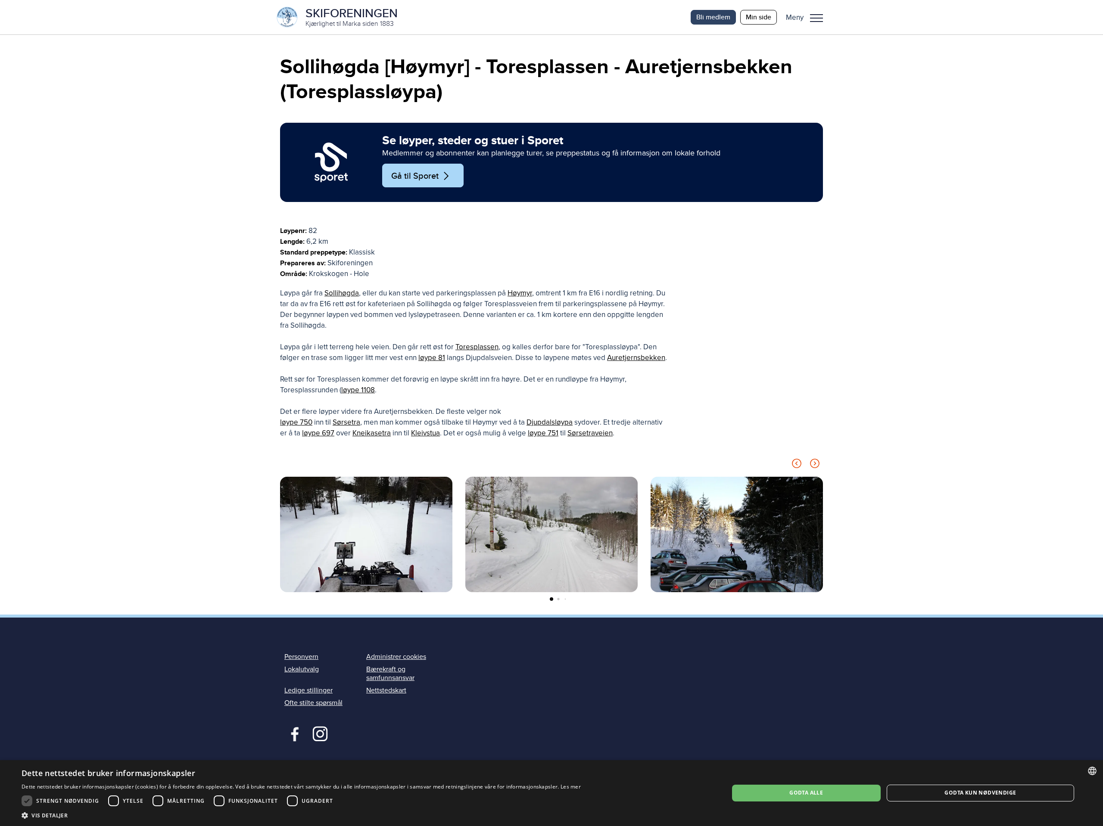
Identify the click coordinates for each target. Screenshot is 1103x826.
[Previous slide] (796, 464)
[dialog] (551, 793)
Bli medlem (713, 17)
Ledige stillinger (308, 690)
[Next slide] (815, 464)
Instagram (320, 733)
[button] (807, 17)
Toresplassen (477, 346)
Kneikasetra (371, 433)
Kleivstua (425, 433)
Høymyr (520, 293)
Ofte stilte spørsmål (313, 703)
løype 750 (296, 422)
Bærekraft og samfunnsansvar (390, 673)
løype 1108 (358, 389)
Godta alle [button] (806, 792)
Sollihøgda (341, 293)
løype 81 (431, 357)
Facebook (292, 733)
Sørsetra (346, 422)
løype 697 (318, 433)
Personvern (301, 656)
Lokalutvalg (301, 669)
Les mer (571, 786)
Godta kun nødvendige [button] (980, 792)
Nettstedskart (386, 690)
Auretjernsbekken (636, 357)
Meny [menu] (816, 17)
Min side (758, 17)
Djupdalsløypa (550, 422)
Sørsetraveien (590, 433)
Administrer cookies (396, 656)
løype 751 (543, 433)
